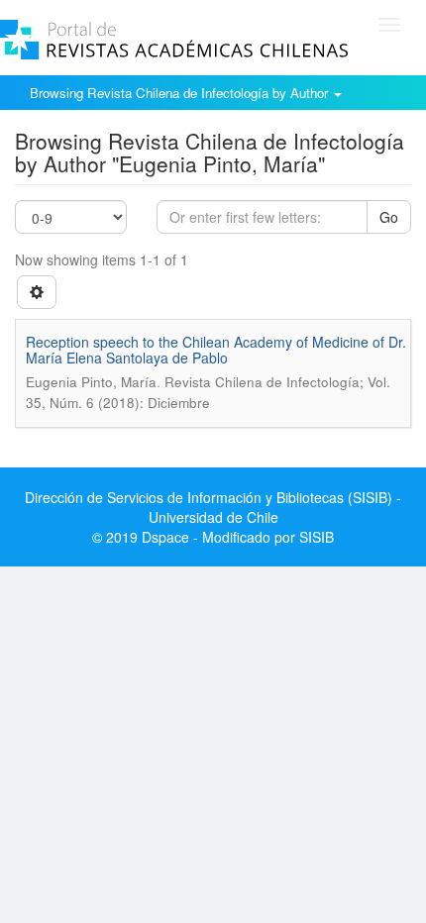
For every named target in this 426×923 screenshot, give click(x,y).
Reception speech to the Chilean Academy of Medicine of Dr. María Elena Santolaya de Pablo (216, 349)
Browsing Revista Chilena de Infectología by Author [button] (181, 92)
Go (388, 217)
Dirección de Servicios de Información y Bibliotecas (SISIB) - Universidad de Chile (213, 507)
